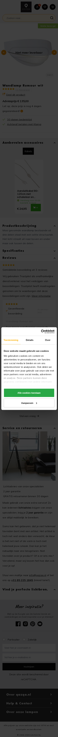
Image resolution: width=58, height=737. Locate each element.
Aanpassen (27, 403)
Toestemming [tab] (11, 340)
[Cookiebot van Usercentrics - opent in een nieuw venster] (41, 331)
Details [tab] (29, 340)
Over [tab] (47, 340)
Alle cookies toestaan (29, 393)
